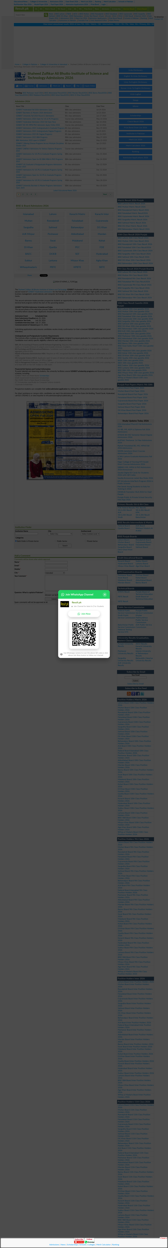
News (63, 1245)
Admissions (54, 1245)
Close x (163, 1238)
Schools (82, 1245)
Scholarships (72, 1245)
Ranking (115, 1245)
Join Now (86, 614)
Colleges (91, 1245)
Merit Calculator (103, 1245)
